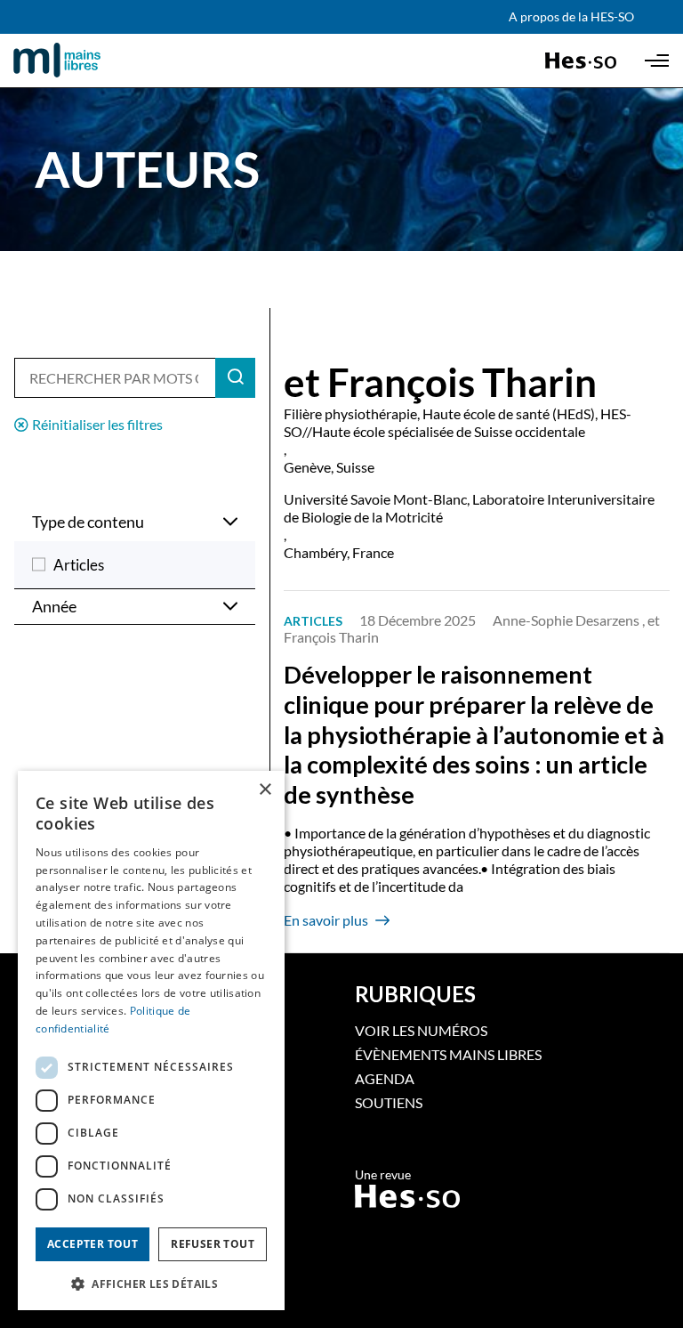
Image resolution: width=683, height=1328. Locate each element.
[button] (151, 1282)
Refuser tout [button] (212, 1243)
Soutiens (388, 1102)
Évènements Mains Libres (448, 1054)
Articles (78, 564)
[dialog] (151, 1040)
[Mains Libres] (87, 60)
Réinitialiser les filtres (97, 424)
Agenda (384, 1078)
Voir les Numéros (421, 1030)
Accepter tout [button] (92, 1243)
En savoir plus (326, 919)
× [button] (264, 790)
